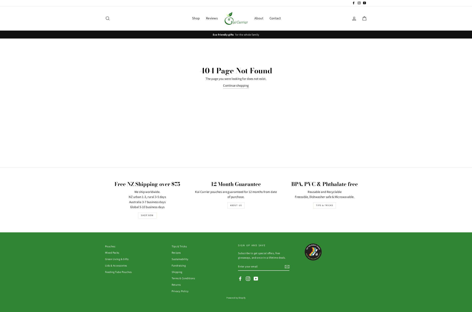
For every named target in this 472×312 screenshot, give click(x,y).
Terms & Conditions (183, 278)
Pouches (110, 246)
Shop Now (147, 215)
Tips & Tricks (324, 205)
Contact (275, 18)
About (258, 18)
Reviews (212, 18)
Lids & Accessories (116, 265)
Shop (196, 18)
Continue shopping (236, 85)
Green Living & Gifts (117, 259)
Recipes (176, 252)
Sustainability (180, 259)
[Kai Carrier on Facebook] (240, 278)
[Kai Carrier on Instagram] (248, 278)
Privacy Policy (180, 291)
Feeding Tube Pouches (118, 272)
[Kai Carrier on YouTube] (256, 278)
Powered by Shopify (236, 297)
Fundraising (179, 265)
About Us (236, 205)
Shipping (177, 272)
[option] (236, 34)
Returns (176, 284)
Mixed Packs (112, 252)
